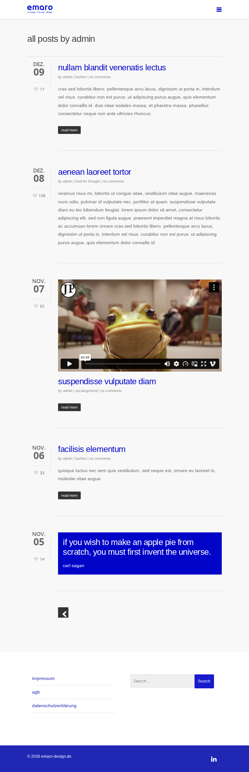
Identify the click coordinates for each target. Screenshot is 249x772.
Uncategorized (86, 391)
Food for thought (87, 181)
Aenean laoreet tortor (94, 172)
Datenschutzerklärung (54, 705)
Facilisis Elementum (92, 449)
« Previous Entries (63, 612)
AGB (36, 692)
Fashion (81, 77)
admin (67, 77)
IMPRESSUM (43, 678)
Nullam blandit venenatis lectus (112, 67)
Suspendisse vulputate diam (107, 381)
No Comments (100, 77)
